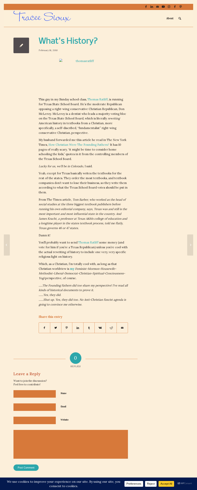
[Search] (180, 18)
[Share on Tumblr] (88, 328)
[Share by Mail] (122, 328)
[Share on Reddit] (111, 328)
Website (64, 419)
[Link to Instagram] (169, 7)
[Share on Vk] (100, 328)
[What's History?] (21, 45)
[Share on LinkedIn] (77, 328)
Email (63, 406)
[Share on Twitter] (55, 328)
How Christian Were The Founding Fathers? (79, 145)
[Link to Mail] (157, 7)
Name (63, 393)
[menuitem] (170, 18)
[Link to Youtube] (163, 7)
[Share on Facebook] (44, 328)
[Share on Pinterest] (66, 328)
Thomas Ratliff (88, 242)
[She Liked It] (7, 245)
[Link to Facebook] (146, 7)
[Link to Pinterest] (181, 7)
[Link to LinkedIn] (151, 7)
